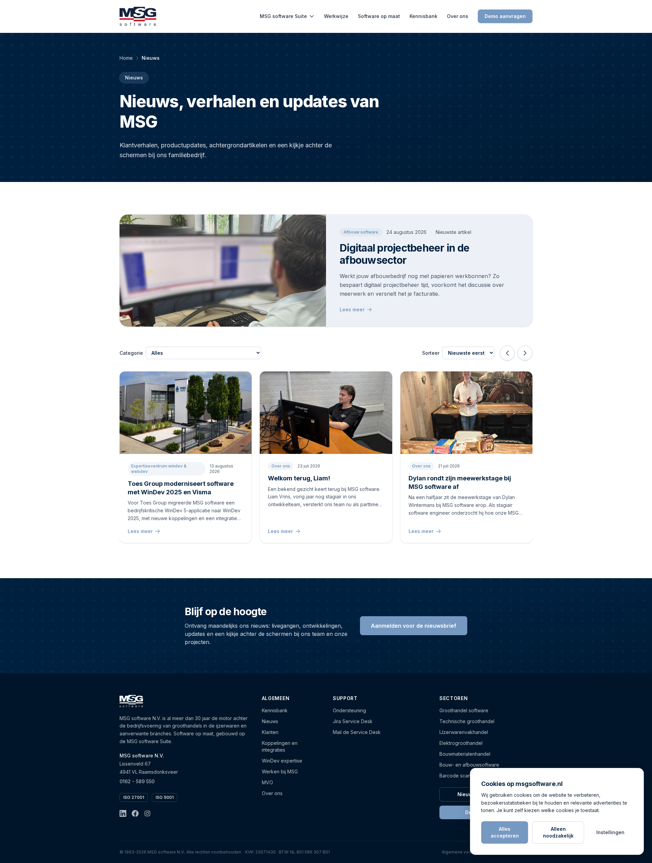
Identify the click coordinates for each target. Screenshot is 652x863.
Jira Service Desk (353, 721)
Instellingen (610, 832)
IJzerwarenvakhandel (463, 732)
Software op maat (379, 16)
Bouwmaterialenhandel (464, 754)
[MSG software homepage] (131, 701)
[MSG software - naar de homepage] (138, 16)
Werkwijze (336, 16)
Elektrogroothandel (461, 743)
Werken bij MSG (280, 771)
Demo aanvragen (505, 16)
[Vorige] (507, 353)
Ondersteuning (349, 710)
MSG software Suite (283, 16)
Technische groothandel (466, 721)
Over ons (457, 16)
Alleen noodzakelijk (558, 832)
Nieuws (270, 721)
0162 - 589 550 (137, 781)
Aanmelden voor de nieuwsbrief (413, 625)
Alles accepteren (505, 832)
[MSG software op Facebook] (135, 813)
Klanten (270, 732)
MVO (267, 782)
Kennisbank (423, 16)
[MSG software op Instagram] (147, 813)
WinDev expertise (282, 761)
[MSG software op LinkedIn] (123, 813)
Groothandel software (463, 710)
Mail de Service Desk (357, 732)
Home (126, 58)
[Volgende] (525, 353)
